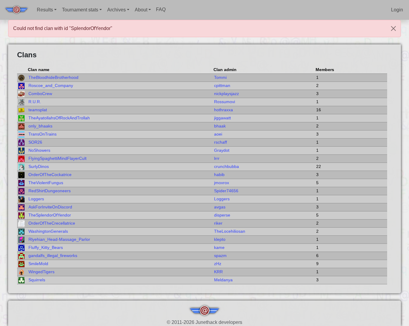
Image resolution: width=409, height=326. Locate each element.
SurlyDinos (38, 166)
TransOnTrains (42, 134)
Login (397, 9)
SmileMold (38, 264)
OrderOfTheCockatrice (50, 174)
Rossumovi (224, 102)
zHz (217, 264)
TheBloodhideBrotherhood (53, 77)
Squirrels (36, 280)
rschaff (220, 142)
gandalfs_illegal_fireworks (52, 255)
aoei (218, 134)
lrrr (216, 158)
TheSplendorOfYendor (49, 215)
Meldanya (223, 280)
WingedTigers (41, 272)
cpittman (222, 85)
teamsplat (37, 110)
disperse (222, 215)
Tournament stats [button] (80, 9)
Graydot (221, 150)
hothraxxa (223, 110)
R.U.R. (34, 102)
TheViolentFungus (45, 183)
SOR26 (35, 142)
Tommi (220, 77)
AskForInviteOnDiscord (50, 207)
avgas (219, 207)
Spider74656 (226, 191)
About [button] (141, 9)
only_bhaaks (40, 126)
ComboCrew (40, 93)
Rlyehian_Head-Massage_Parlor (59, 239)
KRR (218, 272)
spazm (220, 255)
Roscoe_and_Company (50, 85)
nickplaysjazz (226, 93)
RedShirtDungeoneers (49, 191)
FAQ (161, 9)
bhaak (220, 126)
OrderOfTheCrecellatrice (51, 223)
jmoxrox (221, 183)
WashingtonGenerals (48, 231)
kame (219, 247)
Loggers (36, 199)
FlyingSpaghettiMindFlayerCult (57, 158)
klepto (219, 239)
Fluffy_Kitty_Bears (45, 247)
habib (219, 174)
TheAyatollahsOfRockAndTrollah (59, 118)
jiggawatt (222, 118)
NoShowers (39, 150)
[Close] (393, 28)
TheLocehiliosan (229, 231)
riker (218, 223)
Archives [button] (116, 9)
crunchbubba (226, 166)
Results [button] (45, 9)
